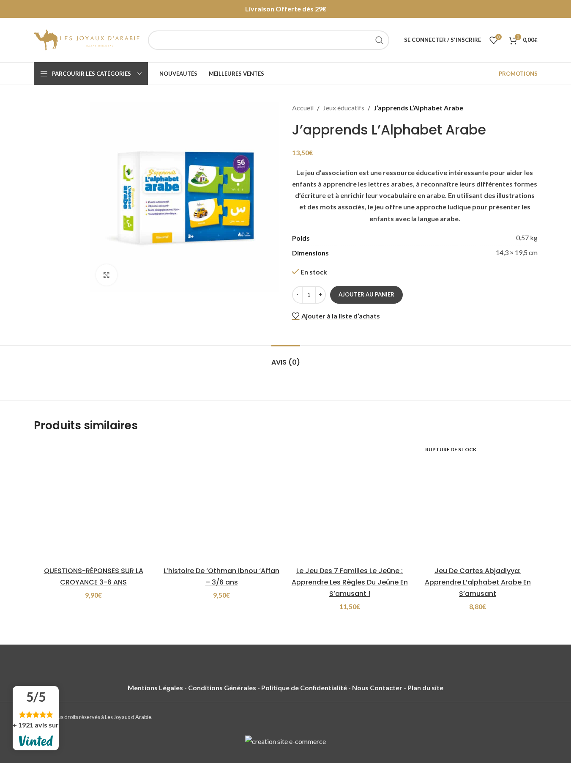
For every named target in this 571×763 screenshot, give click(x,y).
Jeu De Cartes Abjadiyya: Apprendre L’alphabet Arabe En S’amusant (478, 582)
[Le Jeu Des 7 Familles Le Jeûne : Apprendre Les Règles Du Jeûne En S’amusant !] (350, 501)
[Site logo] (86, 39)
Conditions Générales (222, 687)
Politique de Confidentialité (304, 687)
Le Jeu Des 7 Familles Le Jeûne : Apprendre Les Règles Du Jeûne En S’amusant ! (350, 582)
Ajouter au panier (366, 294)
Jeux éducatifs (343, 108)
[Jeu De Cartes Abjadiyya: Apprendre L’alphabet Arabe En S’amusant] (478, 501)
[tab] (285, 358)
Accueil (303, 108)
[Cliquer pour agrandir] (106, 274)
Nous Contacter (377, 687)
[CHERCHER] (379, 40)
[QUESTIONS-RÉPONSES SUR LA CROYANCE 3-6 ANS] (93, 501)
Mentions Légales (155, 687)
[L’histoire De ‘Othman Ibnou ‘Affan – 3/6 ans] (221, 501)
